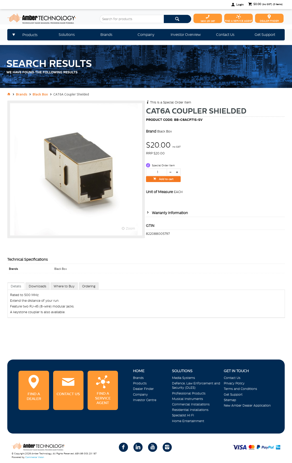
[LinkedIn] (138, 447)
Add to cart (165, 179)
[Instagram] (167, 447)
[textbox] (132, 19)
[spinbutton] (156, 172)
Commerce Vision (34, 457)
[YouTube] (152, 447)
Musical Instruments (187, 399)
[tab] (16, 286)
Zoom (130, 228)
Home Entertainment (188, 421)
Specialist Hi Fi (183, 415)
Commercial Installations (191, 404)
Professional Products (189, 393)
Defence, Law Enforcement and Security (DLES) (196, 385)
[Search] (177, 19)
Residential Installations (190, 410)
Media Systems (183, 378)
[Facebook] (123, 447)
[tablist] (146, 304)
